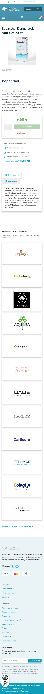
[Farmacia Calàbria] (11, 8)
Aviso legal (6, 689)
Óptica (4, 628)
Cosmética (6, 616)
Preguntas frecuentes (10, 593)
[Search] (38, 9)
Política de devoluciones (10, 691)
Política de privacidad (26, 691)
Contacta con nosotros (28, 2)
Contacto (5, 597)
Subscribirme (34, 660)
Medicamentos (8, 624)
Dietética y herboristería (11, 620)
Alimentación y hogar (10, 608)
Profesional (6, 637)
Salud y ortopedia (9, 641)
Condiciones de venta (18, 689)
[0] (39, 18)
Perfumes (6, 632)
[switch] (5, 684)
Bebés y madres (8, 612)
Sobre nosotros (8, 589)
